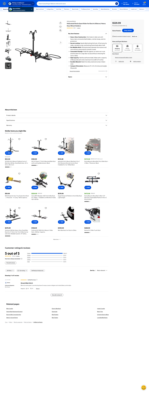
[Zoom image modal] (60, 30)
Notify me (134, 36)
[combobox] (78, 3)
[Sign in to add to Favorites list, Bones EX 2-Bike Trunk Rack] (98, 208)
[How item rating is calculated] (21, 258)
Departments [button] (6, 9)
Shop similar (128, 30)
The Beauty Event (85, 9)
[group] (73, 28)
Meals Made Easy (105, 9)
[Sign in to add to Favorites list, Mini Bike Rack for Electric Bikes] (72, 208)
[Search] (116, 3)
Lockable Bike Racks (102, 317)
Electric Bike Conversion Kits (13, 314)
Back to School (40, 9)
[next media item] (60, 42)
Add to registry (137, 61)
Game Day (95, 9)
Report (38, 288)
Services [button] (17, 9)
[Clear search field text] (113, 3)
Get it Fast (58, 9)
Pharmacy (66, 9)
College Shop (49, 9)
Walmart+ (142, 9)
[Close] (32, 9)
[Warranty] (106, 125)
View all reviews (10, 262)
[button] (125, 3)
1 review (17, 256)
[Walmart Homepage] (4, 3)
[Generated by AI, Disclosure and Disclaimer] (106, 71)
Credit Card (134, 9)
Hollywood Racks (71, 21)
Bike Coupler (9, 308)
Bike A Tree (100, 311)
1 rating (78, 28)
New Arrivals (75, 9)
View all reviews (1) (57, 295)
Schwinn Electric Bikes (103, 314)
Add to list (121, 61)
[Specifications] (106, 120)
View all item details (75, 71)
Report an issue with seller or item (123, 57)
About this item (11, 110)
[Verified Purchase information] (37, 279)
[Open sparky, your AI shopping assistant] (143, 387)
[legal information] (126, 25)
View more (56, 239)
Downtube (54, 311)
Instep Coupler (101, 308)
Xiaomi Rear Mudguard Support (14, 311)
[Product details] (106, 115)
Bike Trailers (55, 317)
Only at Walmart (124, 9)
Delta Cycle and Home (12, 317)
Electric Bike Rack (56, 308)
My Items (114, 9)
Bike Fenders (55, 314)
